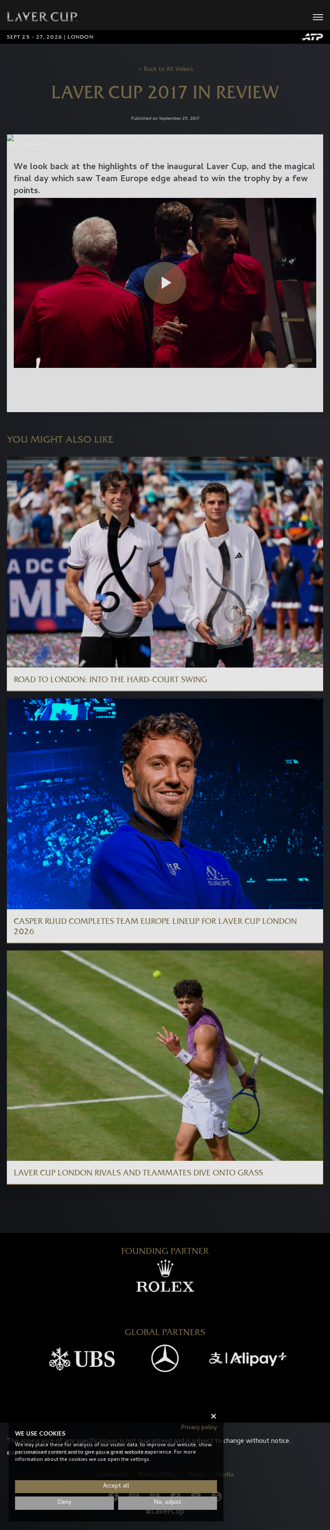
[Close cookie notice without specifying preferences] (213, 1416)
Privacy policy (199, 1428)
